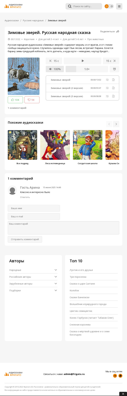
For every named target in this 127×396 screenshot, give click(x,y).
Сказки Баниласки (79, 297)
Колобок (74, 290)
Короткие (29, 39)
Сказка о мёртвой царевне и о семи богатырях (89, 333)
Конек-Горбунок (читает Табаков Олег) (92, 317)
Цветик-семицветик (81, 310)
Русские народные (33, 20)
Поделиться (107, 31)
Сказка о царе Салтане (82, 283)
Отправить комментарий (25, 239)
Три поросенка (78, 276)
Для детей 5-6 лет (73, 39)
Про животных (95, 39)
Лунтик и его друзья (81, 269)
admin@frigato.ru (74, 374)
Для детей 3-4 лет (48, 39)
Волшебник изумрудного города (88, 304)
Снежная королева (80, 324)
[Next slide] (116, 124)
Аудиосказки (12, 20)
